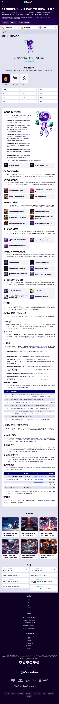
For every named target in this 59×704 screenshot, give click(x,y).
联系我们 (29, 640)
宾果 (29, 600)
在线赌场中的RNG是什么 (29, 625)
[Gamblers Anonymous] (20, 680)
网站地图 (39, 701)
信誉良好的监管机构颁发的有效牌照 (39, 346)
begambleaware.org (39, 482)
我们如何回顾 (29, 643)
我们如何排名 (29, 646)
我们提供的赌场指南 (43, 176)
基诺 (29, 602)
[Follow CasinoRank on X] (27, 662)
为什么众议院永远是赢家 (29, 617)
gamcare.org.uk (38, 485)
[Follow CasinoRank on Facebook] (20, 662)
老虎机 (29, 608)
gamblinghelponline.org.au (40, 487)
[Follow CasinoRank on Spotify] (34, 662)
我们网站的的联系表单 (47, 500)
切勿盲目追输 (37, 439)
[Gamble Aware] (26, 686)
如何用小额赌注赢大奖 (29, 623)
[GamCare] (31, 680)
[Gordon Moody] (43, 680)
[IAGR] (13, 680)
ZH (28, 666)
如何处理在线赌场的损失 (29, 628)
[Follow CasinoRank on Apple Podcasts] (37, 662)
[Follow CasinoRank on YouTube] (30, 662)
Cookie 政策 (19, 701)
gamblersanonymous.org (40, 476)
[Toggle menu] (2, 1)
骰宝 (29, 605)
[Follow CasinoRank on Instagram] (24, 662)
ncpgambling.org (38, 479)
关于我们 (29, 638)
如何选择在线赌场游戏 (29, 620)
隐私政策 (29, 648)
